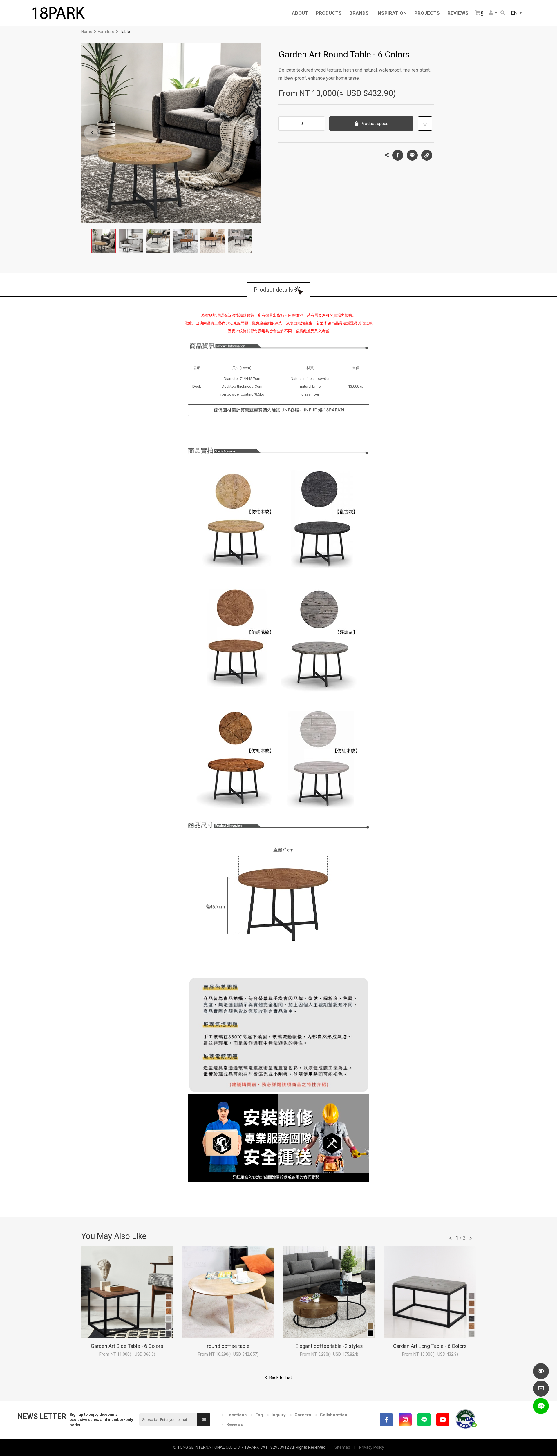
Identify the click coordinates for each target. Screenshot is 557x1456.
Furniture (106, 31)
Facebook (397, 155)
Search (503, 13)
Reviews (234, 1424)
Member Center (493, 13)
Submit (203, 1419)
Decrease (284, 123)
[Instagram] (405, 1419)
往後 (470, 1238)
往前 (450, 1238)
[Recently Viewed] (541, 1371)
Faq (259, 1414)
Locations (236, 1414)
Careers (302, 1414)
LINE (412, 155)
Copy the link (426, 155)
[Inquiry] (541, 1389)
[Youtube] (442, 1419)
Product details (273, 289)
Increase (319, 123)
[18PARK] (58, 13)
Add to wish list (425, 123)
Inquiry (279, 1414)
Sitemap (342, 1447)
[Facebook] (386, 1419)
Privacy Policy (371, 1447)
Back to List (280, 1377)
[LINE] (424, 1419)
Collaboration (333, 1414)
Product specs (374, 123)
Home (86, 31)
